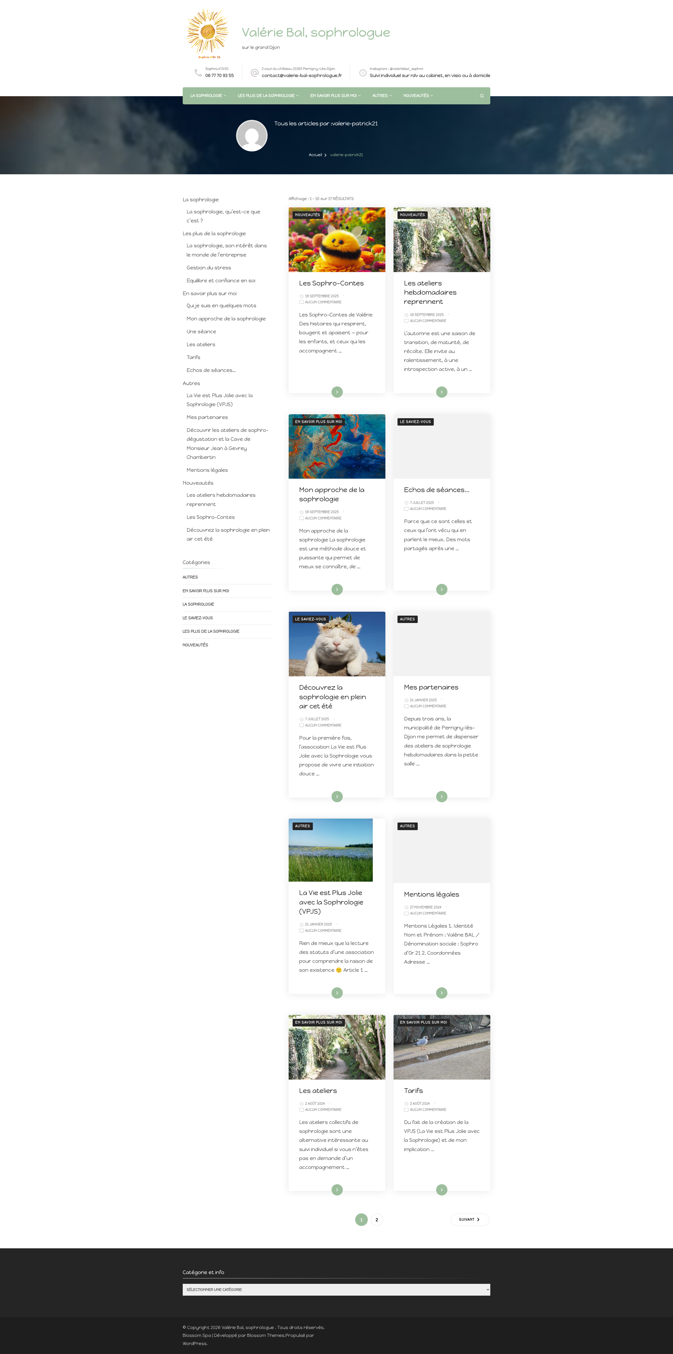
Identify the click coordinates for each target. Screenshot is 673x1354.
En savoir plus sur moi (333, 95)
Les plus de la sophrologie (266, 95)
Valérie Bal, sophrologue (316, 32)
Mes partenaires (431, 687)
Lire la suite (328, 392)
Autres (380, 95)
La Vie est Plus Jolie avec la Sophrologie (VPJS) (331, 902)
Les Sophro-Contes (331, 283)
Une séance (201, 332)
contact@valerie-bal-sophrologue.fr (302, 75)
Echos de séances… (437, 490)
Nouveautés (416, 95)
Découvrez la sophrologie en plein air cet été (332, 696)
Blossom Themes (265, 1335)
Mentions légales (431, 894)
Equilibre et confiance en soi (221, 281)
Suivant (467, 1220)
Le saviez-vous (415, 422)
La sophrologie (206, 95)
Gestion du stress (209, 268)
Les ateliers (318, 1091)
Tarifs (413, 1091)
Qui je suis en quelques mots (221, 306)
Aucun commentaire (323, 302)
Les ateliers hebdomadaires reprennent (430, 292)
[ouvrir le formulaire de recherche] (482, 96)
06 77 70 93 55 (219, 75)
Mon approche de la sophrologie (226, 319)
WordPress (195, 1343)
